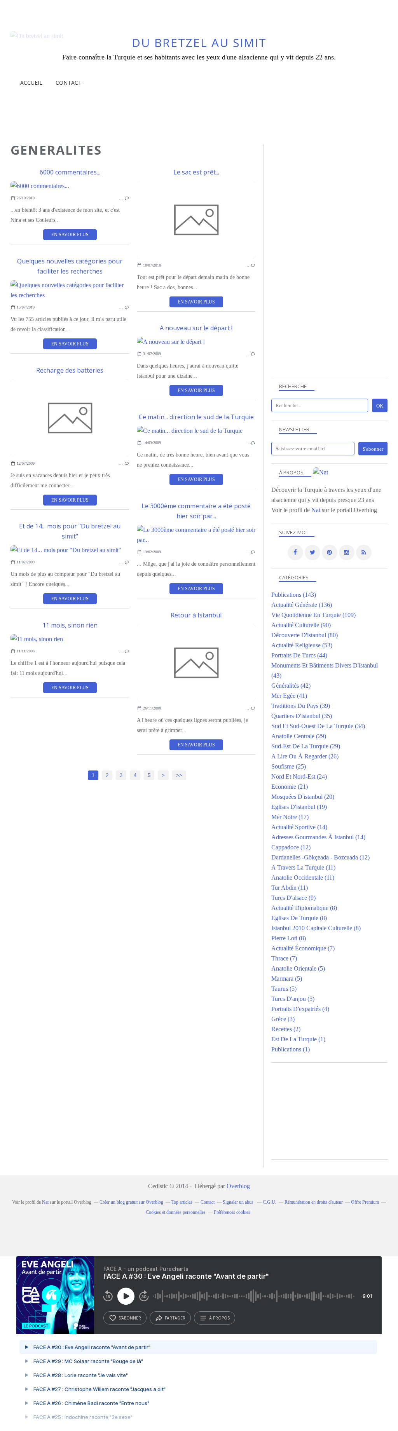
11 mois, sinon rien (70, 625)
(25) (288, 766)
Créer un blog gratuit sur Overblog (131, 1202)
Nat (315, 510)
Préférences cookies (232, 1212)
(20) (302, 796)
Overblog (238, 1186)
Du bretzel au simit (199, 43)
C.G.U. (269, 1202)
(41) (289, 695)
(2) (285, 1029)
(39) (300, 705)
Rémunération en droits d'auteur (314, 1202)
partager (175, 1318)
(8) (304, 908)
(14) (299, 827)
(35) (301, 716)
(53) (301, 645)
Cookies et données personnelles (176, 1212)
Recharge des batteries (69, 370)
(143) (293, 594)
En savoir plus (70, 234)
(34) (318, 726)
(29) (298, 736)
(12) (291, 847)
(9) (293, 897)
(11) (303, 867)
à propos (219, 1318)
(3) (283, 1019)
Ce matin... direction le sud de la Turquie (196, 417)
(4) (300, 1009)
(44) (299, 655)
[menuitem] (31, 82)
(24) (299, 776)
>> (179, 775)
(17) (290, 817)
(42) (291, 685)
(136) (301, 604)
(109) (313, 615)
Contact (69, 82)
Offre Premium (365, 1202)
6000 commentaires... (70, 172)
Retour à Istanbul (196, 615)
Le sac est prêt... (196, 172)
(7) (303, 948)
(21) (289, 786)
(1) (298, 1039)
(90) (301, 625)
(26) (305, 756)
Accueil (31, 82)
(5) (298, 968)
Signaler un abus (239, 1202)
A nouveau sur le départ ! (196, 328)
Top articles (181, 1202)
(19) (299, 807)
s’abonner (130, 1318)
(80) (304, 635)
